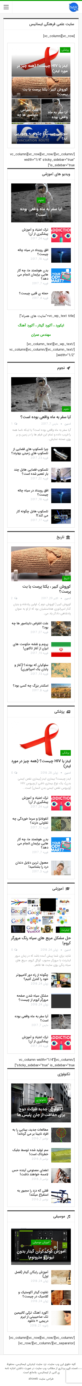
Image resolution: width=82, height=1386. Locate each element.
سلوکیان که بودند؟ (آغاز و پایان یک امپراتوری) (31, 667)
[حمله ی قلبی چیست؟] (61, 298)
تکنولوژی (41, 1100)
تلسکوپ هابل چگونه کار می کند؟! (32, 513)
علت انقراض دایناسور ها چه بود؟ (27, 115)
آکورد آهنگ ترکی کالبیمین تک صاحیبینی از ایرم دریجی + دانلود (31, 1316)
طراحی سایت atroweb (41, 1379)
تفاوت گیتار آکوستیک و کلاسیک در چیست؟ (33, 1294)
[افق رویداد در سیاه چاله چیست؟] (61, 255)
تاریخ (66, 578)
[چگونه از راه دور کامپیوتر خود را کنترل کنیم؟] (61, 980)
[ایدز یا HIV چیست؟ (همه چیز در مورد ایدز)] (41, 62)
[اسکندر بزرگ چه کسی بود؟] (61, 691)
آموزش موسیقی (41, 1242)
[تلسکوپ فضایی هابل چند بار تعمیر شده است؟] (61, 475)
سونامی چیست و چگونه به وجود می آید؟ (40, 136)
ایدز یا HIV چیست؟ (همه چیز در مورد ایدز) (42, 68)
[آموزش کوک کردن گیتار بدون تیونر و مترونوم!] (41, 1245)
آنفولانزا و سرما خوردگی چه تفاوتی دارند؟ (30, 820)
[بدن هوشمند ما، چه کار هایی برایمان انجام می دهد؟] (61, 275)
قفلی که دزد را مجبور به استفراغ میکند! (32, 1192)
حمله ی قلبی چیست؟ (33, 293)
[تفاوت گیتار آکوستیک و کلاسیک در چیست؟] (61, 1297)
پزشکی (65, 50)
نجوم (41, 200)
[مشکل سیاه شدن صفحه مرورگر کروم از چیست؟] (61, 1001)
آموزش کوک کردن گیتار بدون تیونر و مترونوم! (41, 1254)
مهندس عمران (41, 335)
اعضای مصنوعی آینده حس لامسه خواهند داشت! (30, 1172)
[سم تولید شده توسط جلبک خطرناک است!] (61, 1155)
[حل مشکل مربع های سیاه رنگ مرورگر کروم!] (41, 915)
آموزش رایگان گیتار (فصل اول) (31, 1274)
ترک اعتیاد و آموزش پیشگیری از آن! (35, 231)
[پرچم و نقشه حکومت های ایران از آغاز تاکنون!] (61, 649)
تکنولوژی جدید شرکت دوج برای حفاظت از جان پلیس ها (41, 1112)
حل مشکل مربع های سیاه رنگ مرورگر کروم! (41, 940)
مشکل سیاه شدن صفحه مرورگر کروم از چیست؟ (32, 997)
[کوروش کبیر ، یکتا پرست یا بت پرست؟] (41, 563)
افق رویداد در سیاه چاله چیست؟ (33, 252)
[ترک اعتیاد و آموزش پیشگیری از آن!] (61, 235)
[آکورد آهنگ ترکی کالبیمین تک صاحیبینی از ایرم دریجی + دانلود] (61, 1318)
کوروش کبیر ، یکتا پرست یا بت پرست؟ (45, 92)
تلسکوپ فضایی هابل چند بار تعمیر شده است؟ (31, 471)
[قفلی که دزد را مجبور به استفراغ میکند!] (61, 1196)
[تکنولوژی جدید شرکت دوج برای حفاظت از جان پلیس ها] (41, 1103)
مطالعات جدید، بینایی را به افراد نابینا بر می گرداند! (30, 1131)
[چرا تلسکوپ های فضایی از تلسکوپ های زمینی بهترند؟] (61, 454)
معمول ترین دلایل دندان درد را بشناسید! (31, 864)
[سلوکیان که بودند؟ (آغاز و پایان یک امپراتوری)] (61, 670)
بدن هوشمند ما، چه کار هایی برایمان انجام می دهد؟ (32, 274)
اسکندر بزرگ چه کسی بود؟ (30, 685)
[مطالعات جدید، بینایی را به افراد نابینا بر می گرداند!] (61, 1135)
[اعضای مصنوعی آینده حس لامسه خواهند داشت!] (61, 1175)
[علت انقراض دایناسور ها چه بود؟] (61, 628)
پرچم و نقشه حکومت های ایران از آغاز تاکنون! (30, 646)
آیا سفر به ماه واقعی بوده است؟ (58, 117)
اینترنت (65, 930)
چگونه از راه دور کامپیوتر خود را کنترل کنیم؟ (32, 977)
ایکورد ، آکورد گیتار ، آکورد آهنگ (41, 325)
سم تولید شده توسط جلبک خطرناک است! (30, 1152)
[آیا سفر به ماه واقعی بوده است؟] (41, 203)
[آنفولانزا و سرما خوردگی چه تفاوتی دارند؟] (61, 824)
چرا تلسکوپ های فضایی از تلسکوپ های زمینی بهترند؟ (29, 451)
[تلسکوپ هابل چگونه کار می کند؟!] (61, 516)
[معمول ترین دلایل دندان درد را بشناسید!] (61, 868)
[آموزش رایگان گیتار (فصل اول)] (61, 1277)
